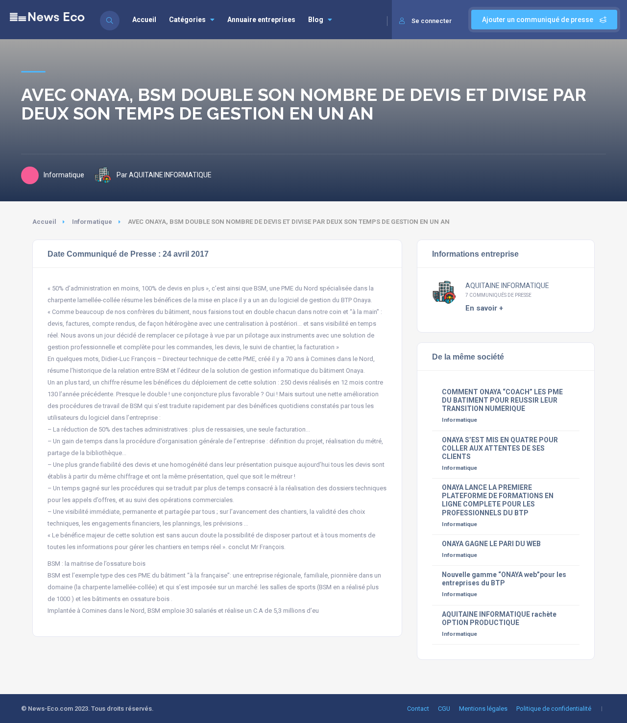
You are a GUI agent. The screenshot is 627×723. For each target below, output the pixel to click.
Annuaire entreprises (261, 20)
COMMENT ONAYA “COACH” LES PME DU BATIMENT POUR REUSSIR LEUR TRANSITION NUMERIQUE (502, 400)
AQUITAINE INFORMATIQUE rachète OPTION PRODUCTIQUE (499, 618)
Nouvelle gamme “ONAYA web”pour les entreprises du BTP (504, 579)
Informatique (92, 221)
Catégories (187, 20)
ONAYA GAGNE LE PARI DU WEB (491, 544)
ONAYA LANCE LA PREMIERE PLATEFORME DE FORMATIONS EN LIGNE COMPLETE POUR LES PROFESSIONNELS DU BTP (498, 499)
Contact (418, 708)
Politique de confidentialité (553, 708)
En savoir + (484, 308)
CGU (444, 708)
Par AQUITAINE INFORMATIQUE (164, 175)
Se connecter (431, 20)
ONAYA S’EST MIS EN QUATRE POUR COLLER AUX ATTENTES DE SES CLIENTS (500, 448)
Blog (315, 20)
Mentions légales (483, 708)
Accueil (144, 20)
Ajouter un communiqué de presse (538, 20)
